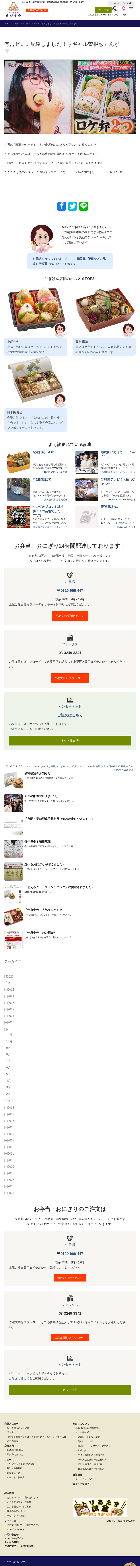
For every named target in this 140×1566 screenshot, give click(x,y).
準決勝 (36, 527)
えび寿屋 (50, 766)
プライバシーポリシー (86, 1479)
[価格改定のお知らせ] (13, 780)
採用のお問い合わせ (17, 1511)
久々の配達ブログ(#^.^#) (40, 796)
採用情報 (9, 1493)
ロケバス (82, 766)
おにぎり (60, 766)
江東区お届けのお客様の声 (91, 1468)
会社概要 (77, 1474)
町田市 (120, 527)
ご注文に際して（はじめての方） (23, 1525)
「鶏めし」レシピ (84, 1441)
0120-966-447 (72, 590)
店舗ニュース (13, 1473)
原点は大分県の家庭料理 (87, 1427)
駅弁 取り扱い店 (15, 1454)
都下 (133, 527)
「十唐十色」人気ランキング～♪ (45, 909)
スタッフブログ (21, 23)
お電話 (70, 582)
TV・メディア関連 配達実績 (20, 1464)
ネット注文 (103, 10)
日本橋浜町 (114, 766)
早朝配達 (63, 499)
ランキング (12, 1432)
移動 (116, 769)
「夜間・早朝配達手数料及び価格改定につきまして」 (59, 818)
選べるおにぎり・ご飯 (18, 1427)
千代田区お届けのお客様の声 (92, 1459)
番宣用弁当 (107, 472)
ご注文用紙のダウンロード (70, 1337)
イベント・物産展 (16, 1477)
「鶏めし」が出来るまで (87, 1437)
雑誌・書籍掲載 (14, 1468)
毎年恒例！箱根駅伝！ (39, 841)
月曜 (123, 766)
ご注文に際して (19, 729)
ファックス (70, 644)
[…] (75, 778)
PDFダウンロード (16, 1529)
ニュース (9, 1459)
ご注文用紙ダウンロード (70, 678)
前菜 (98, 766)
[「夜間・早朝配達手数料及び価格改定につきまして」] (13, 826)
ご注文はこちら (70, 715)
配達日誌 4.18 (43, 452)
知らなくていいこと (123, 472)
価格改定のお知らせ (37, 773)
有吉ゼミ (130, 766)
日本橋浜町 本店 (15, 1450)
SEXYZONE (120, 499)
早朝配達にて (42, 479)
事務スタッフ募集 (16, 1515)
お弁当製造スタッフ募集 (19, 1506)
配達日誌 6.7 (109, 507)
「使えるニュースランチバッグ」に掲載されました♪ (58, 887)
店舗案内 (9, 1445)
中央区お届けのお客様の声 (91, 1455)
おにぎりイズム (83, 1432)
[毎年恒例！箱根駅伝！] (13, 849)
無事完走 (131, 499)
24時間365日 (48, 472)
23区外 (127, 527)
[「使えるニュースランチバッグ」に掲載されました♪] (13, 894)
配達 (65, 472)
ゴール (110, 499)
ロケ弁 (59, 472)
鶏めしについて (81, 1423)
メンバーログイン (119, 3)
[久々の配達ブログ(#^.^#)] (13, 803)
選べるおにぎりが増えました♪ (44, 864)
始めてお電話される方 (70, 615)
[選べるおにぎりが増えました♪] (13, 871)
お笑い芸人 (45, 527)
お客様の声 (80, 1450)
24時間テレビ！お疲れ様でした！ (118, 482)
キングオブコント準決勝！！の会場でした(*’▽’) (48, 511)
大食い (104, 766)
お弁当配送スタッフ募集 (19, 1502)
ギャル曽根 (71, 766)
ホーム (7, 23)
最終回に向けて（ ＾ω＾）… (118, 454)
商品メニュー (11, 1423)
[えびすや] (13, 9)
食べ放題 (123, 769)
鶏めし (132, 769)
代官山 (54, 499)
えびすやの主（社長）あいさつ (22, 1497)
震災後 (47, 499)
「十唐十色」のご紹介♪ (39, 932)
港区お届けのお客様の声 (90, 1464)
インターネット (70, 706)
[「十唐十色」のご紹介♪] (13, 940)
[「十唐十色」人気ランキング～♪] (13, 917)
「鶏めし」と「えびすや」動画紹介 (92, 1446)
